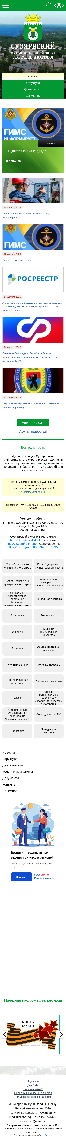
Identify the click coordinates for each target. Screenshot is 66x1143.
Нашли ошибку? (33, 1089)
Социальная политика (49, 599)
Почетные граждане (49, 665)
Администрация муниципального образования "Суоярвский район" (17, 714)
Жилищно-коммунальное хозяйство (48, 632)
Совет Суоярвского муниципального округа (17, 582)
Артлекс (48, 1135)
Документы (33, 95)
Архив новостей (33, 431)
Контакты (9, 784)
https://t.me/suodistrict (25, 540)
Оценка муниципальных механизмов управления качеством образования (48, 698)
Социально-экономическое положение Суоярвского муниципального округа (17, 599)
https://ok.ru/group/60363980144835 (33, 547)
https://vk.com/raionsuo (21, 543)
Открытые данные (17, 665)
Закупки (17, 698)
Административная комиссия (48, 648)
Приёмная (9, 791)
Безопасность (49, 615)
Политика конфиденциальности (33, 1093)
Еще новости (33, 422)
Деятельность (33, 89)
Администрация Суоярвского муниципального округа (49, 582)
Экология (17, 648)
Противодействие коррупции (17, 681)
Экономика (17, 615)
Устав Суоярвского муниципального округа (17, 566)
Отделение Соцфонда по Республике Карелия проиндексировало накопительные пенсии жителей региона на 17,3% (29, 357)
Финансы (17, 632)
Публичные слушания (49, 681)
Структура (33, 83)
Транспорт (17, 731)
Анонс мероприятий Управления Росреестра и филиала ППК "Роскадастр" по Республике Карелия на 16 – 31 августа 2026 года (32, 307)
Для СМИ (33, 1085)
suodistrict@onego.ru (33, 492)
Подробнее (13, 160)
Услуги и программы (17, 771)
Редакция (33, 1081)
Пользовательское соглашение (33, 1096)
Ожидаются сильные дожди (16, 260)
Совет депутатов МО (48, 714)
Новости (33, 76)
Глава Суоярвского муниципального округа (49, 566)
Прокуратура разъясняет (48, 731)
